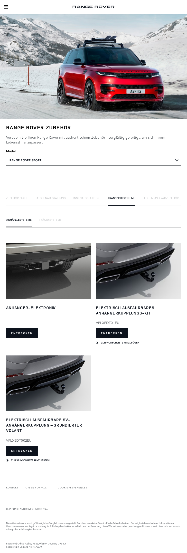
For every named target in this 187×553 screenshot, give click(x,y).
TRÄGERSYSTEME (50, 219)
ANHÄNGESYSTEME (19, 219)
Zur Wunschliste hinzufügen (120, 342)
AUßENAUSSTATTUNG (51, 198)
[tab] (17, 198)
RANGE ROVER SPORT (25, 160)
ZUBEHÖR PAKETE (17, 198)
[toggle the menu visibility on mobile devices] (6, 7)
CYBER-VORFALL (36, 487)
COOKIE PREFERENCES (72, 487)
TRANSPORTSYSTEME (121, 198)
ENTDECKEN (22, 333)
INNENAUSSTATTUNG (87, 198)
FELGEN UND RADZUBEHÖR (161, 198)
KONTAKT (12, 487)
